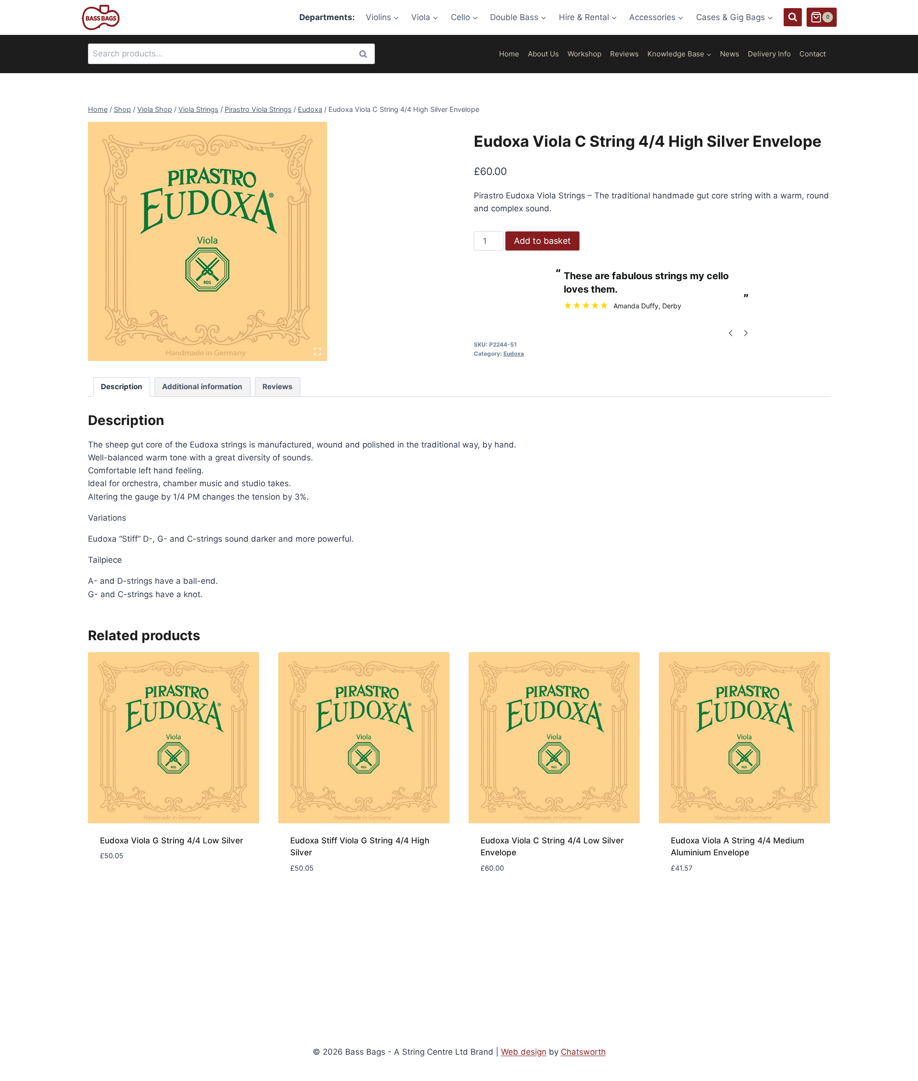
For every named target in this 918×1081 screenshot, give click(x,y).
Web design (523, 1052)
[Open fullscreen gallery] (317, 351)
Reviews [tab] (277, 386)
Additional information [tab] (202, 386)
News (729, 53)
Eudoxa (513, 353)
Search (366, 54)
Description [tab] (121, 386)
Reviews (624, 53)
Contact (812, 53)
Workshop (584, 53)
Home (509, 53)
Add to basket (542, 241)
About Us (543, 53)
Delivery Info (769, 53)
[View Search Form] (793, 17)
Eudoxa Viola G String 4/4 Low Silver (171, 840)
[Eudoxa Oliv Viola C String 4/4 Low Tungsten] (207, 241)
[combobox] (231, 54)
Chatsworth (583, 1052)
